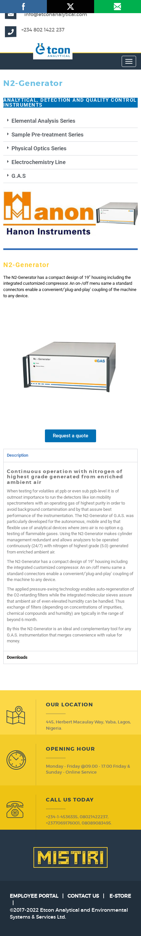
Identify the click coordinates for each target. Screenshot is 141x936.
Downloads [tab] (17, 657)
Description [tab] (17, 455)
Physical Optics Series (39, 148)
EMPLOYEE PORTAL (34, 896)
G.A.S (18, 176)
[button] (70, 121)
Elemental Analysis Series (43, 120)
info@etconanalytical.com (55, 14)
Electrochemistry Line (38, 162)
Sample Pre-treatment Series (47, 134)
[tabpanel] (70, 556)
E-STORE (120, 896)
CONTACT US (83, 896)
